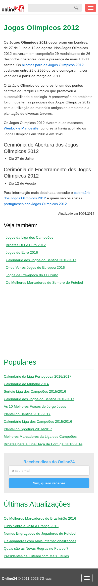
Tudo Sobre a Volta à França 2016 (31, 526)
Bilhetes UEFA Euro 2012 (26, 245)
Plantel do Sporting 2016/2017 (28, 429)
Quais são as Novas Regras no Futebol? (36, 548)
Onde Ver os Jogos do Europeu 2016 (35, 267)
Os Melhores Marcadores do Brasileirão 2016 (40, 518)
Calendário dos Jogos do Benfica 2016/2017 (41, 260)
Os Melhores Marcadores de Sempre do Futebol (44, 282)
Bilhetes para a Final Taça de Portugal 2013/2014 (43, 444)
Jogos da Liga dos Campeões (29, 237)
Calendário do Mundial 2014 (26, 384)
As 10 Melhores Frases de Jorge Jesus (35, 406)
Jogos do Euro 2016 (22, 252)
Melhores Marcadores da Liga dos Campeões (40, 436)
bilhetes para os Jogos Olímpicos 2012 (53, 65)
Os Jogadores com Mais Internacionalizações (40, 541)
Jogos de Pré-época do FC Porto (32, 275)
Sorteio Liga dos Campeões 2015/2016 (35, 391)
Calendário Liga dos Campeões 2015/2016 (38, 421)
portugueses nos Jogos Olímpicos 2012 (35, 204)
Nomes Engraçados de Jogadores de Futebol (40, 533)
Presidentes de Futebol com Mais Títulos (36, 556)
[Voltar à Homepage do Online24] (13, 8)
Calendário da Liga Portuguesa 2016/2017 (37, 376)
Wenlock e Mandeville (21, 128)
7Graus (46, 578)
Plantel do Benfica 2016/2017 (27, 414)
